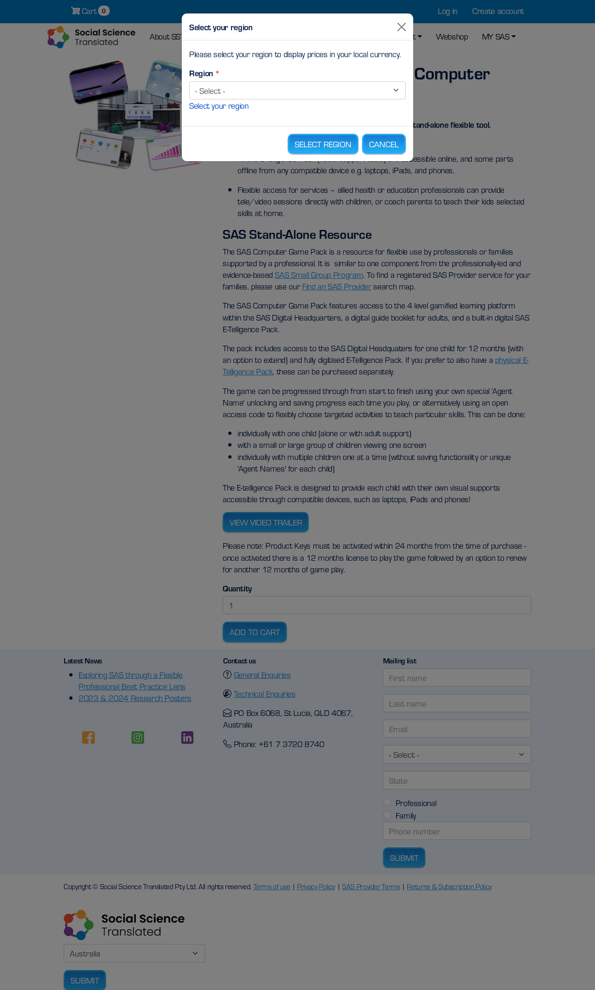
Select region (323, 144)
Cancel (384, 144)
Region (201, 73)
